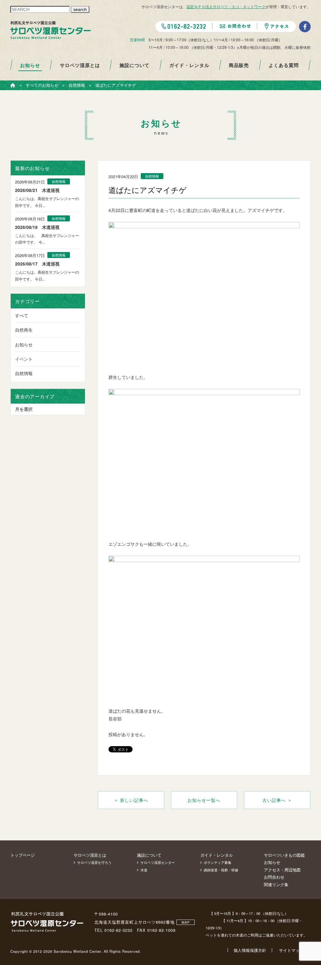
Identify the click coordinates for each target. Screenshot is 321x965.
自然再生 (24, 330)
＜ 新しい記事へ (131, 800)
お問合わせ (274, 877)
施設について (134, 65)
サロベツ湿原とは (80, 65)
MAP (186, 922)
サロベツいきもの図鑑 (284, 855)
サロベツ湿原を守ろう (94, 862)
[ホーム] (12, 85)
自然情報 (24, 373)
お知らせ (30, 65)
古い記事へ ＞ (277, 800)
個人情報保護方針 (250, 950)
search (80, 9)
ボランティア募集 (217, 862)
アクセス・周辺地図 (282, 870)
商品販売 (239, 65)
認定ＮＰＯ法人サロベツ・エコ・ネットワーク (226, 6)
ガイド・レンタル (189, 65)
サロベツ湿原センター (157, 862)
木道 (143, 869)
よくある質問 (284, 65)
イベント (24, 359)
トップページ (22, 855)
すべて (21, 315)
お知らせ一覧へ (203, 800)
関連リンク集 (276, 884)
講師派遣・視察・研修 (221, 869)
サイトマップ (291, 950)
